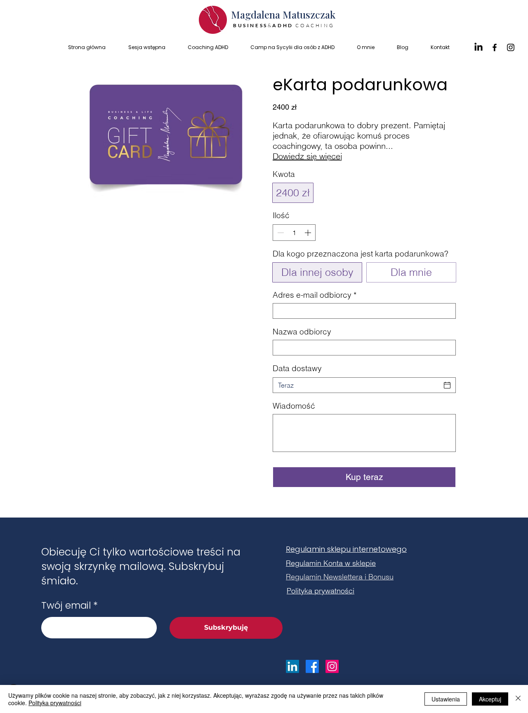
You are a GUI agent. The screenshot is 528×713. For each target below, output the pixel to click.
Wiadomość (294, 406)
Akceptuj (490, 699)
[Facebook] (495, 47)
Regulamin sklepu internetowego (346, 549)
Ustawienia (445, 699)
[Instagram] (511, 47)
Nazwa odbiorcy (302, 331)
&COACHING (285, 25)
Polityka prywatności (54, 703)
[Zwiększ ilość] (308, 232)
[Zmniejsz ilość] (279, 232)
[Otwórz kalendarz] (447, 385)
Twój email (66, 605)
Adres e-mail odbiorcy (314, 295)
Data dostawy (297, 368)
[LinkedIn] (478, 47)
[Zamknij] (518, 699)
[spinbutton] (294, 232)
